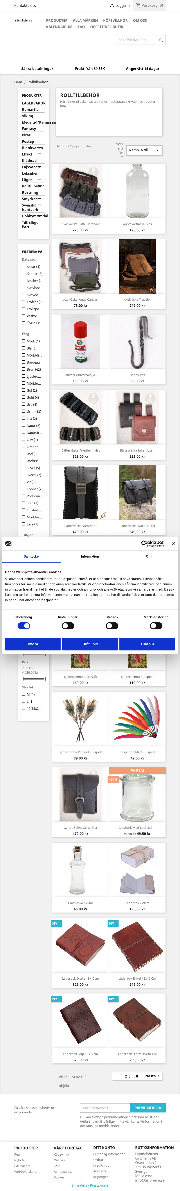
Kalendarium (59, 26)
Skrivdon (35, 295)
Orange (35, 447)
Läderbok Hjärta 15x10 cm (137, 1054)
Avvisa (33, 644)
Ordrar (98, 1160)
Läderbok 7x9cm (137, 903)
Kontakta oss (25, 5)
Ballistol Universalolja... (80, 375)
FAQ (81, 26)
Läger (27, 179)
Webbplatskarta (26, 1171)
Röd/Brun (35, 461)
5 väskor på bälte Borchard (80, 224)
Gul (32, 390)
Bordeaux (35, 362)
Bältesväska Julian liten (137, 450)
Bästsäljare (22, 1166)
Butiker (59, 1177)
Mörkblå (35, 355)
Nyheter (20, 1160)
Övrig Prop (35, 323)
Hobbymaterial (33, 216)
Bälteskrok (137, 375)
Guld (33, 397)
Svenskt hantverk (30, 207)
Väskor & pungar (35, 316)
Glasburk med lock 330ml (137, 827)
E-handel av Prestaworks (90, 1185)
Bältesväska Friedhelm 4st (80, 450)
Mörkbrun (35, 383)
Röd (32, 454)
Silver (33, 468)
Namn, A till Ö (144, 150)
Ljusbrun (35, 376)
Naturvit (35, 432)
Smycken (30, 199)
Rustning (30, 192)
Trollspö (35, 309)
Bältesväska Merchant (80, 526)
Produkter (57, 20)
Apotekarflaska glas (137, 224)
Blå (31, 348)
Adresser (99, 1171)
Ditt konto (104, 1147)
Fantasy (29, 128)
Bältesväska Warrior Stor (137, 526)
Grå (32, 404)
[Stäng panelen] (173, 543)
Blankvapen (32, 148)
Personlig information (109, 1154)
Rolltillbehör (33, 186)
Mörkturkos (35, 517)
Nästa (153, 1076)
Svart (34, 475)
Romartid (30, 109)
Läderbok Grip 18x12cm (80, 1054)
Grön (34, 411)
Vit (31, 482)
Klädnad (29, 160)
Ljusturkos (35, 510)
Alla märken (85, 20)
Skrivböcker (35, 287)
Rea (17, 1154)
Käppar (34, 273)
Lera (32, 524)
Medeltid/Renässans (33, 122)
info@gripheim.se (150, 1180)
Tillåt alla (147, 644)
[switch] (68, 625)
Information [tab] (90, 556)
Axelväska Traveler (137, 299)
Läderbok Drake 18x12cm (80, 978)
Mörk (33, 341)
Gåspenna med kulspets (137, 752)
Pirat (26, 135)
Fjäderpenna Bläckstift (80, 677)
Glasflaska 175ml (80, 903)
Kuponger (100, 1177)
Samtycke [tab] (31, 556)
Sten (32, 503)
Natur (33, 425)
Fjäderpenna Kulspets (137, 677)
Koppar (35, 489)
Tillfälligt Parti (30, 224)
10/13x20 (35, 708)
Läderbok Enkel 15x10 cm (137, 978)
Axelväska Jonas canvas (80, 299)
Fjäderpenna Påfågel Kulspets (80, 752)
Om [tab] (148, 556)
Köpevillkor (115, 20)
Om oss (140, 20)
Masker (35, 280)
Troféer (35, 302)
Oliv (32, 439)
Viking (27, 116)
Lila (32, 418)
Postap (28, 141)
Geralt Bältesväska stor (80, 827)
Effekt (27, 154)
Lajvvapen (31, 167)
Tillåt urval (90, 644)
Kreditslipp (101, 1165)
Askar (33, 266)
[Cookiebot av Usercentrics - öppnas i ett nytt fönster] (144, 543)
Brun (34, 369)
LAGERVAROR (33, 103)
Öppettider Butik (106, 26)
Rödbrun (35, 496)
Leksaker (30, 173)
